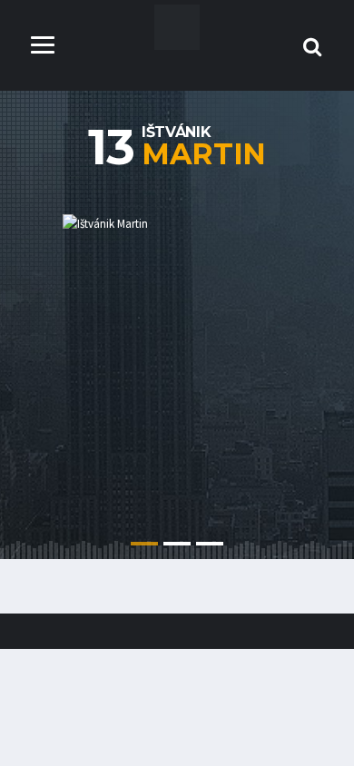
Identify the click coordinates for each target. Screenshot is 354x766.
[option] (177, 359)
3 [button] (209, 543)
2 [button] (177, 543)
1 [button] (144, 543)
